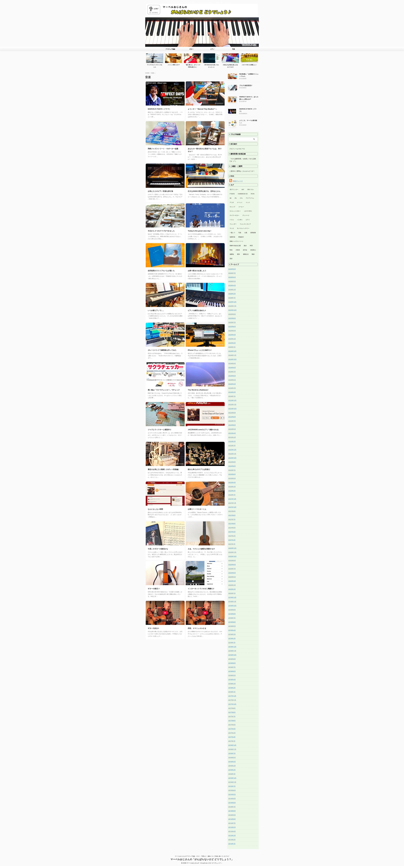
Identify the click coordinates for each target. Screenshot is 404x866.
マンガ (232, 228)
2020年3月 (232, 585)
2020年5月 (232, 577)
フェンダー (233, 224)
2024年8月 (232, 367)
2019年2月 (232, 638)
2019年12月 (232, 597)
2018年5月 (232, 675)
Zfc (236, 198)
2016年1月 (231, 774)
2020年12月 (232, 548)
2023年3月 (232, 437)
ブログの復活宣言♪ (245, 85)
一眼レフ (232, 232)
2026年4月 (232, 285)
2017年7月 (231, 716)
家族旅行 (241, 237)
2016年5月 (232, 757)
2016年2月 (232, 770)
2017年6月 (232, 720)
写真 (233, 49)
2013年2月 (232, 839)
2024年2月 (232, 392)
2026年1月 (232, 298)
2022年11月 (232, 454)
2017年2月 (231, 737)
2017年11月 (232, 700)
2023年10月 (232, 408)
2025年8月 (232, 318)
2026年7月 (232, 273)
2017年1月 (231, 741)
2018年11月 (232, 651)
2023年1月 (232, 445)
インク (248, 202)
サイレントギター (235, 211)
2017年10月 (232, 704)
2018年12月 (232, 647)
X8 (230, 198)
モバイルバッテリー (243, 228)
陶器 (253, 254)
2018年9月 (232, 659)
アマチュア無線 (170, 49)
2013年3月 (232, 835)
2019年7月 (232, 618)
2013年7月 (232, 823)
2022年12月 (232, 449)
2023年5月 (232, 429)
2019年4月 (232, 630)
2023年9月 (232, 413)
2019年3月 (232, 634)
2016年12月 (232, 745)
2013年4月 (232, 831)
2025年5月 (232, 330)
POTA (252, 194)
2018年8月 (232, 663)
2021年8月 (232, 515)
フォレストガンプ (245, 224)
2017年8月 (232, 712)
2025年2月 (232, 343)
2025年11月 (232, 306)
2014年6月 (232, 811)
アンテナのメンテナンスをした (154, 66)
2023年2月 (232, 441)
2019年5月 (232, 626)
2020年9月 (232, 560)
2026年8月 (232, 269)
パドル (232, 219)
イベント (240, 202)
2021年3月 (232, 536)
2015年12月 (232, 778)
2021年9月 (232, 511)
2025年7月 (232, 322)
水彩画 (238, 250)
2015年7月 (232, 786)
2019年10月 (232, 605)
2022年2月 (232, 491)
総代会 (245, 250)
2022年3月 (232, 486)
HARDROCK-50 (243, 194)
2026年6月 (232, 277)
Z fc (241, 198)
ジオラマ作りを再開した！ (249, 65)
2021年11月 (232, 503)
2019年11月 (232, 601)
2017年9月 (232, 708)
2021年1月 (231, 544)
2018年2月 (232, 688)
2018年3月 (232, 683)
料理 (251, 245)
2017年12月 (232, 696)
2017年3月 (232, 733)
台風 (245, 232)
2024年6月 (232, 376)
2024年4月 (232, 384)
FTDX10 (232, 194)
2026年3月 (232, 289)
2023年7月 (232, 421)
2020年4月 (232, 581)
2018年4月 (232, 679)
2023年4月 (232, 433)
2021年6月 (232, 523)
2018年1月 (231, 692)
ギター (191, 49)
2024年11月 (232, 355)
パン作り (240, 219)
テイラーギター (234, 215)
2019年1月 (231, 642)
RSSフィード (238, 181)
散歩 (245, 245)
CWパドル (250, 189)
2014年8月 (232, 802)
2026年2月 (232, 293)
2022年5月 (232, 478)
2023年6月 (232, 425)
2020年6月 (232, 573)
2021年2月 (231, 540)
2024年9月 (232, 363)
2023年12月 (232, 400)
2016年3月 (232, 766)
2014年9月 (232, 798)
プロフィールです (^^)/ (237, 149)
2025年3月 (232, 339)
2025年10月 (232, 310)
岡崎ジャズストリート (236, 241)
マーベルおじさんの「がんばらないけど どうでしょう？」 (202, 859)
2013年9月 (232, 819)
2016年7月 (232, 753)
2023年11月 (232, 404)
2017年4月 (232, 729)
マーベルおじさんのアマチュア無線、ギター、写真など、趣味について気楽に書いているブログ (202, 856)
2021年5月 (232, 527)
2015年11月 (232, 782)
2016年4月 (232, 761)
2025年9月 (232, 314)
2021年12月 (232, 499)
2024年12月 (232, 351)
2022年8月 (232, 466)
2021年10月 (232, 507)
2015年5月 (232, 794)
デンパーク (246, 215)
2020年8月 (232, 564)
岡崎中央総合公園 (235, 245)
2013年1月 (231, 844)
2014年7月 (232, 807)
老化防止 (253, 250)
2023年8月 (232, 417)
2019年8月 (232, 614)
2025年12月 (232, 302)
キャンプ (232, 207)
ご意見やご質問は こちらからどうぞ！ (242, 171)
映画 (231, 250)
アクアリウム (250, 198)
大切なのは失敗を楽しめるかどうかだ (230, 66)
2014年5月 (232, 815)
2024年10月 (232, 359)
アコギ (232, 202)
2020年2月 (232, 589)
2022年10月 (232, 458)
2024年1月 (232, 396)
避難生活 (246, 254)
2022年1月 (231, 495)
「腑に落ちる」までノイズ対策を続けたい (192, 66)
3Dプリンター (234, 189)
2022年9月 (232, 462)
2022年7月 (232, 470)
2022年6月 (232, 474)
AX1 (243, 189)
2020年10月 (232, 556)
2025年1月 (232, 347)
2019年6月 (232, 622)
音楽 (231, 258)
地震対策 (232, 237)
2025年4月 (232, 335)
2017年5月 (232, 724)
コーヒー (241, 207)
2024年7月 (232, 371)
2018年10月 (232, 655)
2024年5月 (232, 380)
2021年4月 (232, 532)
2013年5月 (232, 827)
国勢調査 (253, 232)
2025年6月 (232, 326)
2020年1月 (232, 593)
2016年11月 (232, 749)
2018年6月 (232, 671)
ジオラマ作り (248, 211)
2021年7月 (231, 519)
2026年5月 (232, 281)
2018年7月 (232, 667)
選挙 (238, 254)
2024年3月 (232, 388)
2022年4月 (232, 482)
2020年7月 (232, 569)
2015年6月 (232, 790)
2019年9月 (232, 610)
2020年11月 (232, 552)
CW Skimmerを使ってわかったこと (211, 66)
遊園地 (232, 254)
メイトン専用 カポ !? (174, 65)
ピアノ (212, 49)
